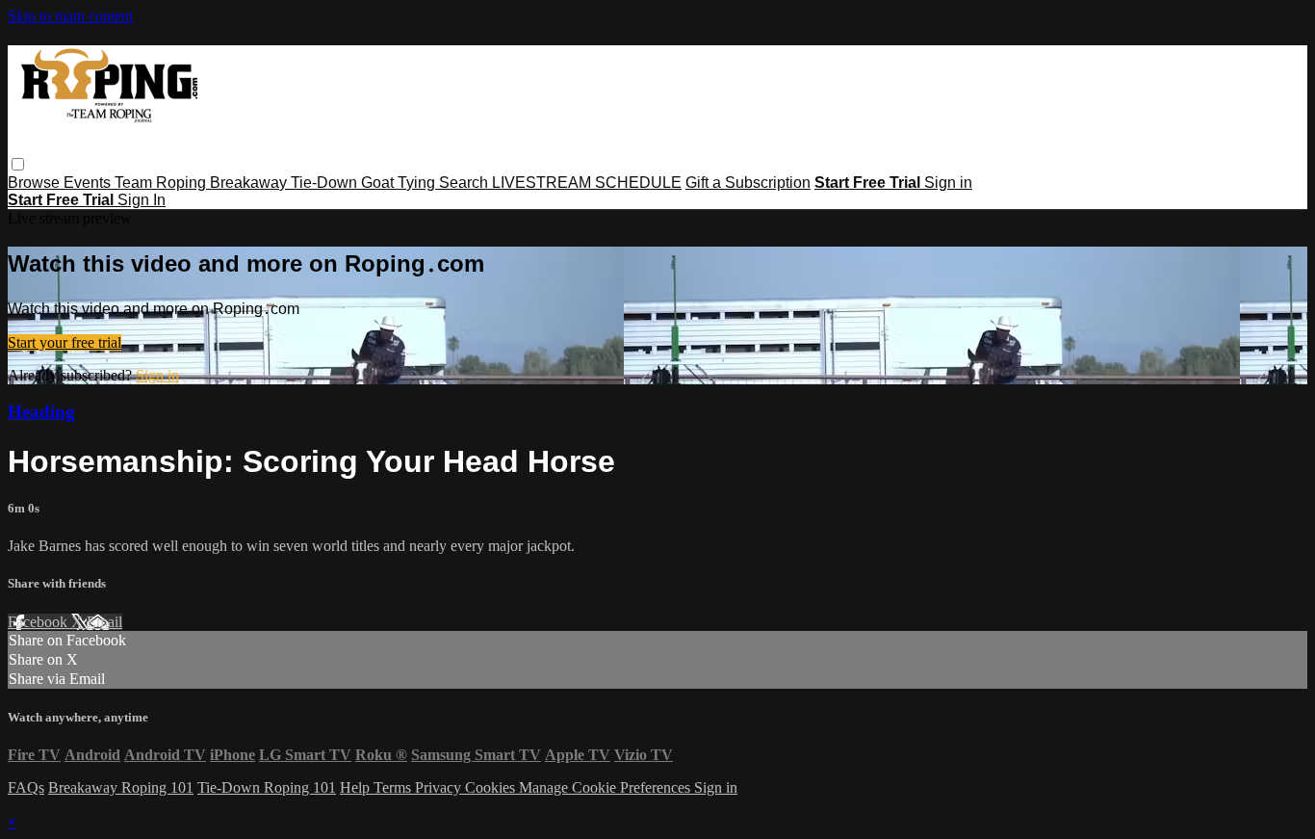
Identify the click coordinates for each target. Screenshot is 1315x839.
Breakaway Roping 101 (120, 787)
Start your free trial (64, 342)
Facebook (39, 622)
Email (104, 622)
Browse (36, 182)
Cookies (492, 787)
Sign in (948, 182)
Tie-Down (326, 182)
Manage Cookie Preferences (606, 787)
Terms (394, 787)
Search (465, 182)
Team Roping (162, 182)
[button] (18, 164)
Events (89, 182)
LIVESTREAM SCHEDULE (587, 182)
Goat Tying (400, 182)
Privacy (440, 787)
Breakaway (250, 182)
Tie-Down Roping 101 (266, 787)
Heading (41, 412)
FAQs (26, 787)
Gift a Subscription (748, 182)
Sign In (141, 200)
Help (357, 787)
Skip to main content (70, 16)
